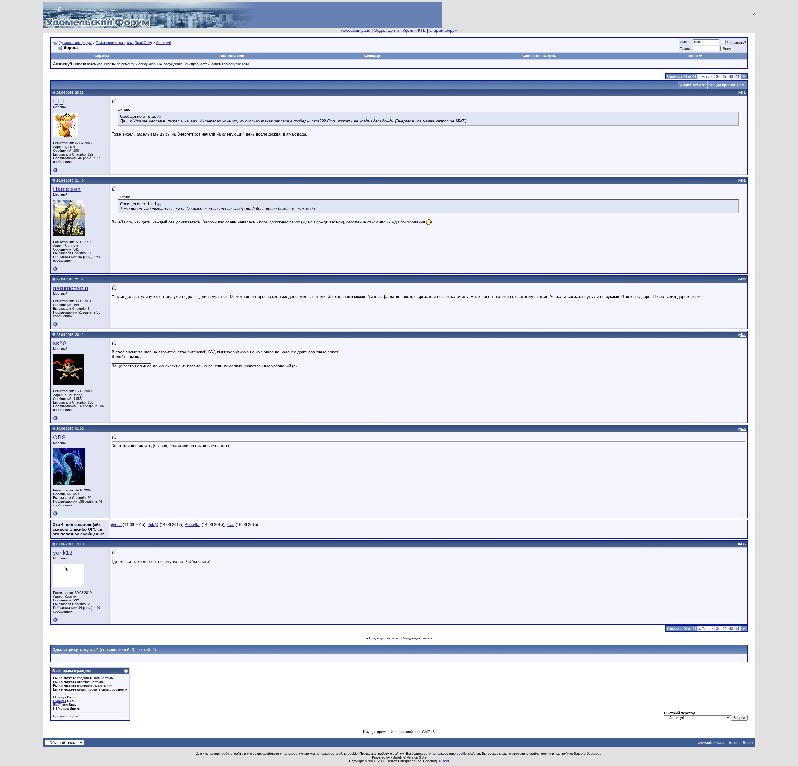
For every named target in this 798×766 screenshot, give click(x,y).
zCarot (444, 761)
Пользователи (231, 56)
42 (724, 76)
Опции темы (690, 85)
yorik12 (63, 552)
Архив (734, 742)
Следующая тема (415, 638)
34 (718, 76)
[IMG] (57, 704)
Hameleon (67, 189)
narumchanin (70, 288)
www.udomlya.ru (355, 30)
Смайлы (59, 701)
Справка (101, 56)
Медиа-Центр (386, 30)
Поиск (693, 56)
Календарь (373, 56)
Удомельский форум (75, 43)
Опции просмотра (725, 85)
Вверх (748, 742)
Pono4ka (192, 524)
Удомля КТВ (414, 30)
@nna (116, 524)
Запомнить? (736, 43)
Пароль (686, 48)
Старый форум (443, 30)
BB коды (59, 697)
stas (230, 524)
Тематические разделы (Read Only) (124, 43)
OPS (59, 437)
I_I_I (59, 101)
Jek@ (153, 524)
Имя (683, 42)
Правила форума (66, 716)
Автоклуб (163, 43)
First (704, 76)
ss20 (59, 343)
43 (731, 76)
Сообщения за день (539, 56)
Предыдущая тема (384, 638)
